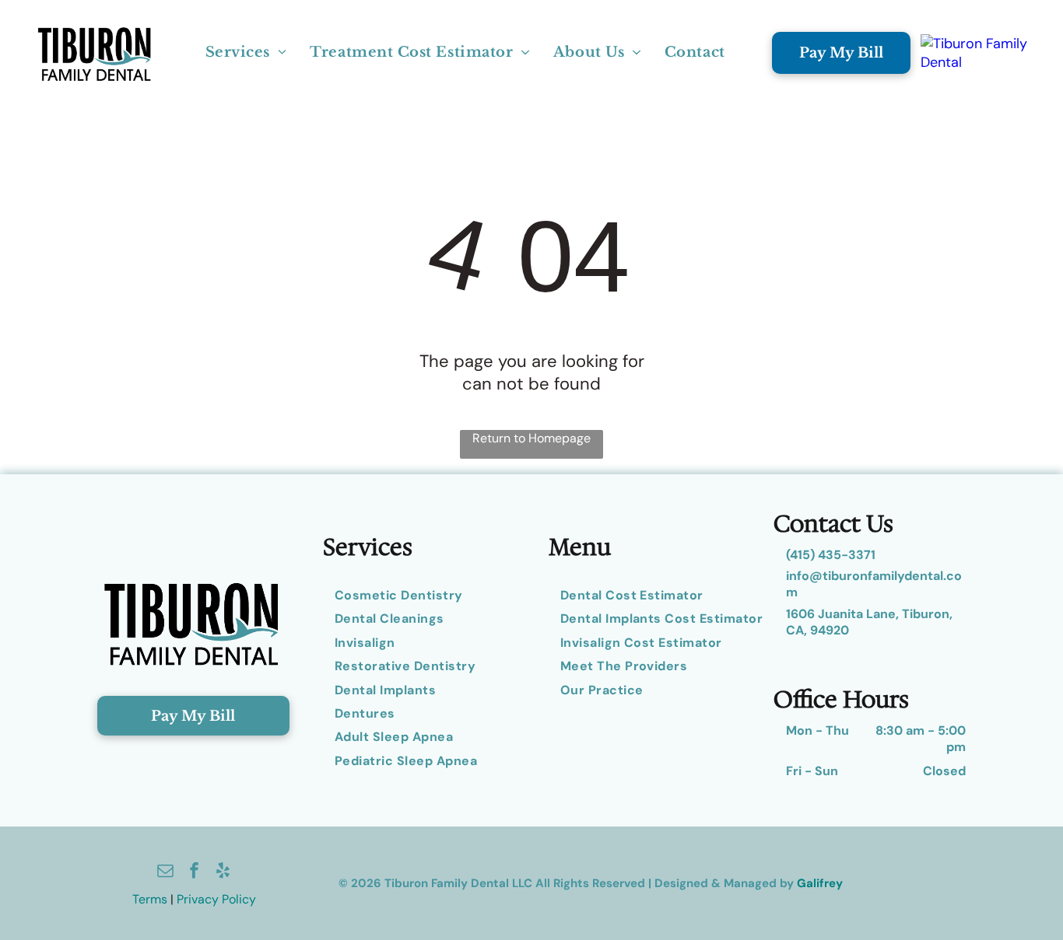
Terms (149, 899)
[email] (165, 872)
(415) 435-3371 (830, 555)
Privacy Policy (216, 899)
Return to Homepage (531, 438)
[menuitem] (246, 53)
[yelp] (223, 872)
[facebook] (194, 872)
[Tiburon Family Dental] (975, 53)
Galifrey (820, 883)
